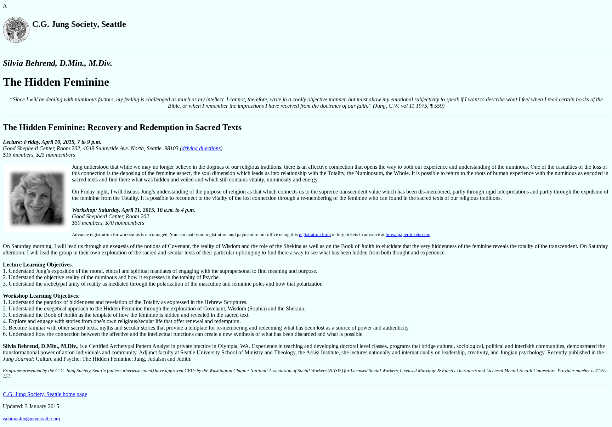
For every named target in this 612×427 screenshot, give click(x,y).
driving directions (201, 148)
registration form (315, 234)
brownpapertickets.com (408, 234)
